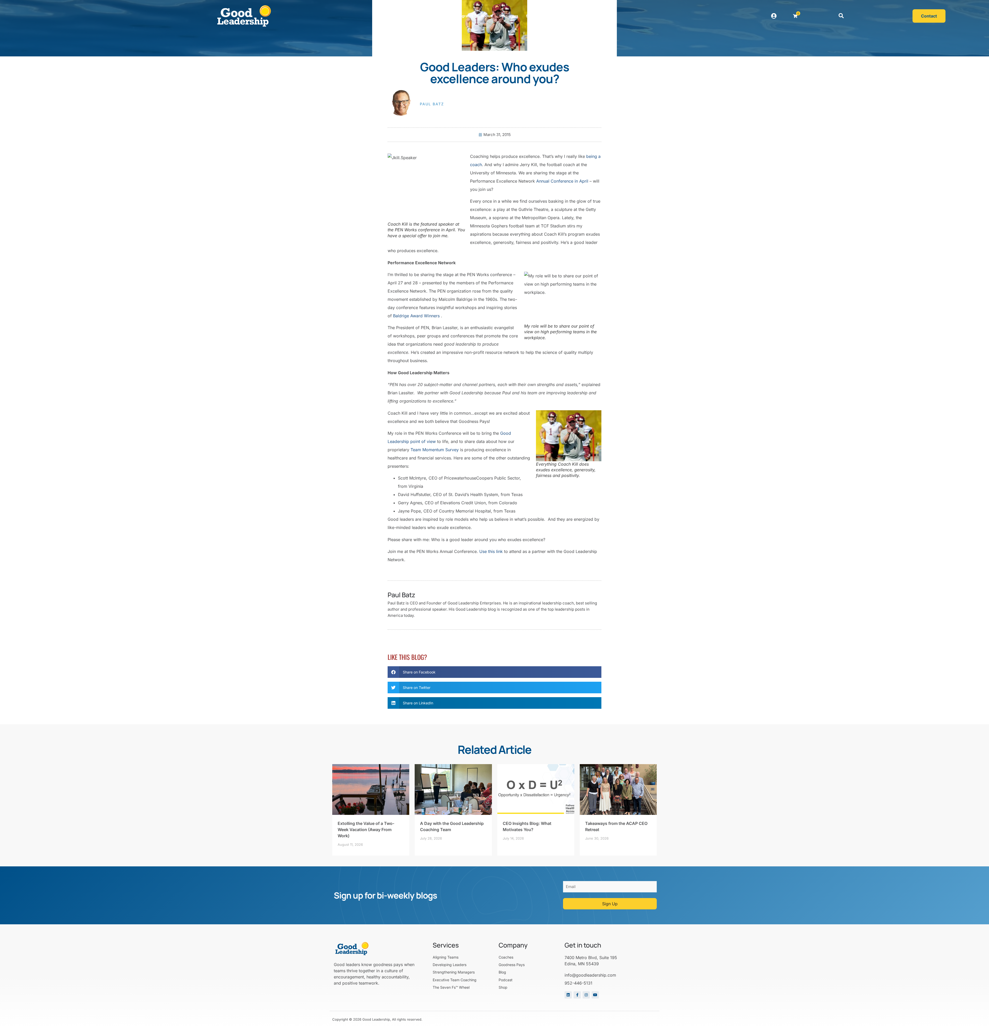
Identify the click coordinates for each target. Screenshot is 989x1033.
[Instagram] (586, 994)
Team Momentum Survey (435, 449)
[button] (841, 16)
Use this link (491, 551)
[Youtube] (595, 994)
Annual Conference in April (562, 181)
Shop (530, 16)
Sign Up (610, 903)
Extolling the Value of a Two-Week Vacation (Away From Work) (366, 829)
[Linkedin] (568, 994)
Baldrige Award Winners (416, 315)
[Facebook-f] (577, 994)
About (486, 16)
